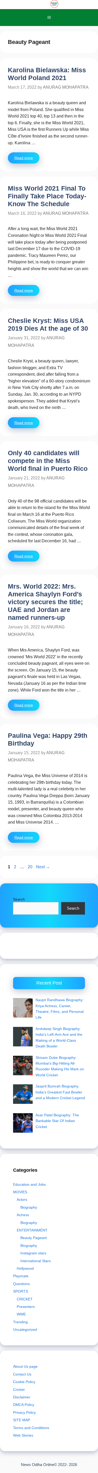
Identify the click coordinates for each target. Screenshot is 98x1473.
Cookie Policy (24, 1382)
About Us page (25, 1366)
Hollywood (25, 1268)
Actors (22, 1199)
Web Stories (23, 1435)
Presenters (26, 1307)
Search (19, 899)
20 (30, 867)
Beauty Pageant (33, 1238)
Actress (23, 1215)
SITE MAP (21, 1420)
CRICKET (25, 1299)
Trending (20, 1322)
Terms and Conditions (31, 1428)
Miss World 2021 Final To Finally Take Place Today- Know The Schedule (47, 196)
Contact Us (22, 1374)
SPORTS (20, 1291)
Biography (28, 1207)
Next (43, 867)
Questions (21, 1284)
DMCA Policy (23, 1405)
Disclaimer (21, 1397)
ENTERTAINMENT (32, 1230)
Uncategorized (25, 1329)
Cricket (19, 1389)
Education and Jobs (29, 1184)
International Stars (35, 1261)
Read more (23, 158)
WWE (21, 1314)
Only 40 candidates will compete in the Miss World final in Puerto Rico (48, 460)
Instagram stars (33, 1253)
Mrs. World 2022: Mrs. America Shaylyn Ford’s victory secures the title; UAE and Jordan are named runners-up (45, 602)
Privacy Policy (24, 1412)
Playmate (20, 1276)
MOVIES (20, 1192)
